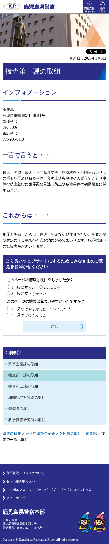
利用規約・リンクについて (25, 473)
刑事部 (15, 352)
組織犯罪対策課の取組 (27, 398)
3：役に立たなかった (29, 294)
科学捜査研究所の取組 (27, 420)
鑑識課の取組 (19, 409)
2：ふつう (52, 288)
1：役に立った (23, 288)
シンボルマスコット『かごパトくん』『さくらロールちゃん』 (50, 490)
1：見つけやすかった (29, 309)
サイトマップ (15, 498)
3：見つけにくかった (29, 315)
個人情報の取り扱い (20, 481)
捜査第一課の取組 (23, 375)
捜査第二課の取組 (23, 386)
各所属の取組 (70, 434)
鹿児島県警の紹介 (40, 434)
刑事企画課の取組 (23, 364)
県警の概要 (12, 434)
